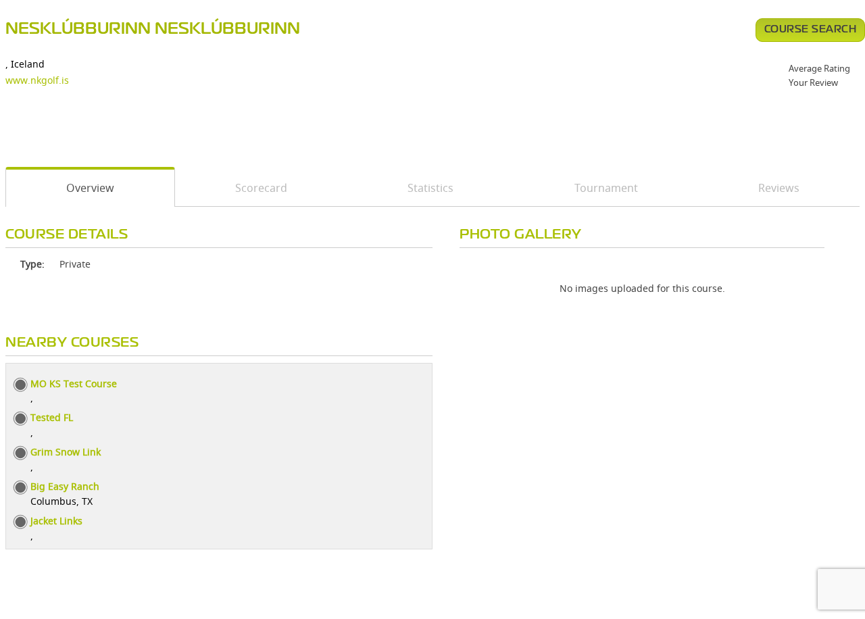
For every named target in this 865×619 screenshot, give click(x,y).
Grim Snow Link (65, 451)
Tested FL (51, 417)
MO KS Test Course (73, 383)
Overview (90, 187)
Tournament (606, 187)
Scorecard (261, 187)
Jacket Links (56, 520)
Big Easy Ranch (64, 486)
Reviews (778, 187)
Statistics (430, 187)
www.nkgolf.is (37, 80)
